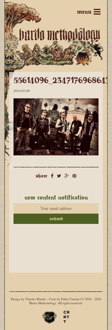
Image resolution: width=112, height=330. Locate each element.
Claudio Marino (35, 299)
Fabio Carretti (70, 299)
